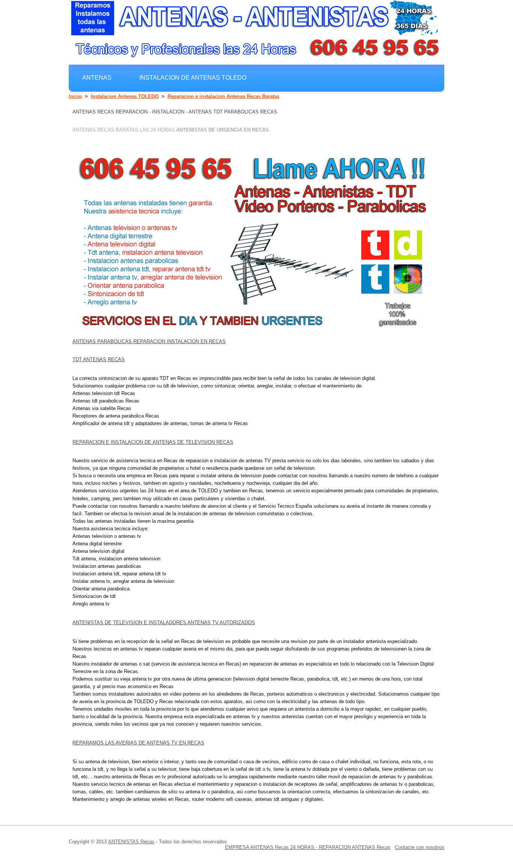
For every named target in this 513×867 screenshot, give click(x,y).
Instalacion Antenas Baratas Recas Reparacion (164, 94)
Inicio (75, 96)
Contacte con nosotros (419, 847)
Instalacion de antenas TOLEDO (192, 77)
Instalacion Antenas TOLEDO (124, 96)
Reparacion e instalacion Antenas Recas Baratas (223, 96)
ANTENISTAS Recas (131, 841)
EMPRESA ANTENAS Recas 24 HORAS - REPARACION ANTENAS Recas (308, 847)
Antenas (97, 77)
